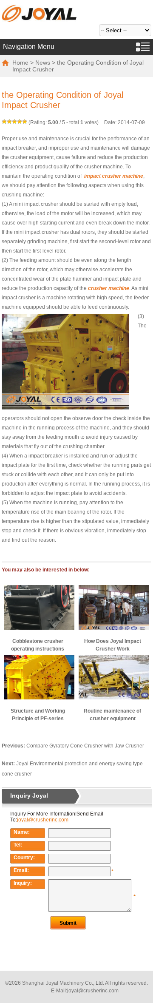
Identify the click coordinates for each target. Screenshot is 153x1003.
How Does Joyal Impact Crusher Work (112, 645)
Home (20, 62)
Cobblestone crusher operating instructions (37, 645)
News (42, 62)
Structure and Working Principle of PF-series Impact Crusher (38, 715)
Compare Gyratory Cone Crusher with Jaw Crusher (85, 746)
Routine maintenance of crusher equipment (112, 715)
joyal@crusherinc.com (93, 991)
